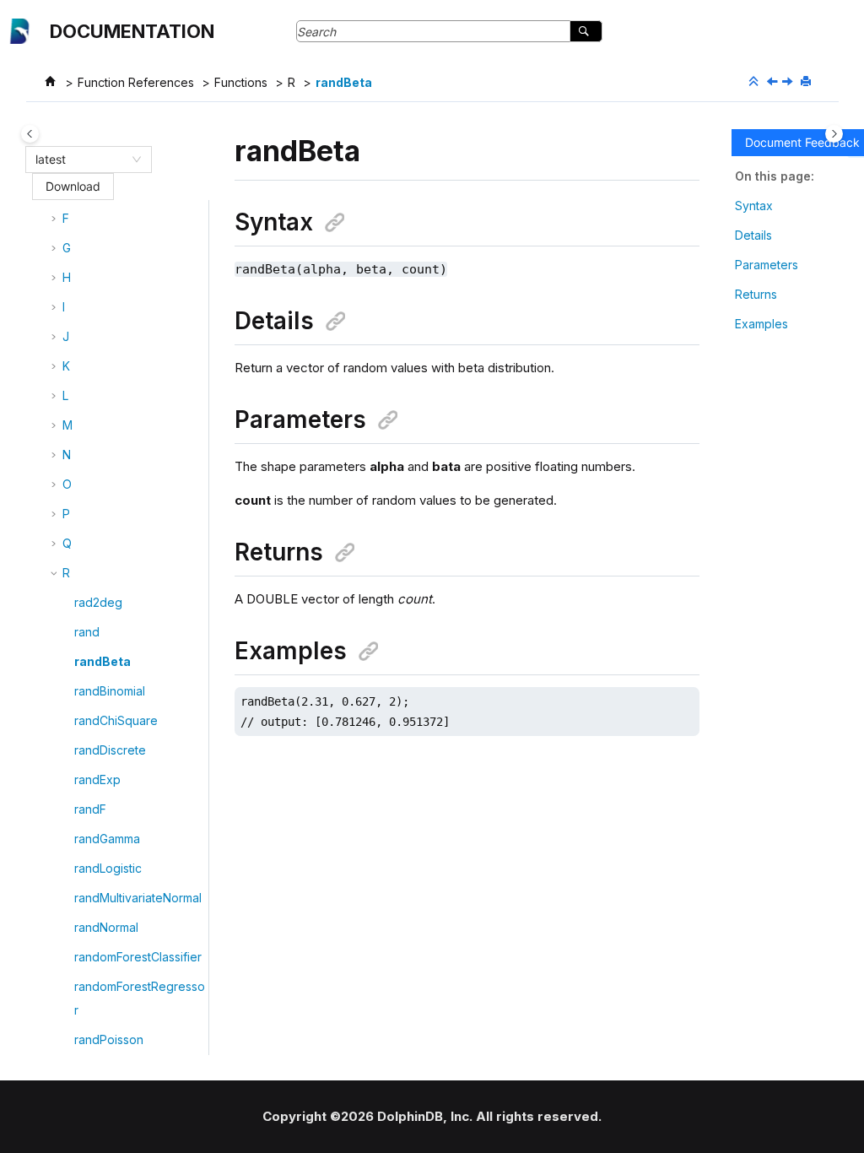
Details (753, 235)
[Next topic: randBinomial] (789, 82)
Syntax (754, 205)
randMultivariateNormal (138, 897)
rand (87, 632)
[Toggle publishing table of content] (30, 134)
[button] (55, 218)
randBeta (344, 82)
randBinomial (109, 691)
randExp (97, 779)
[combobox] (81, 159)
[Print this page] (807, 82)
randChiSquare (116, 720)
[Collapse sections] (755, 82)
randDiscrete (110, 750)
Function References (136, 82)
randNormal (106, 927)
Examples (761, 324)
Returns (756, 294)
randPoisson (108, 1039)
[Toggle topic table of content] (834, 134)
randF (90, 809)
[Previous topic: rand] (774, 82)
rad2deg (98, 602)
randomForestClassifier (138, 957)
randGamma (107, 838)
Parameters (766, 264)
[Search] (586, 31)
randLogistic (108, 868)
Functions (240, 82)
